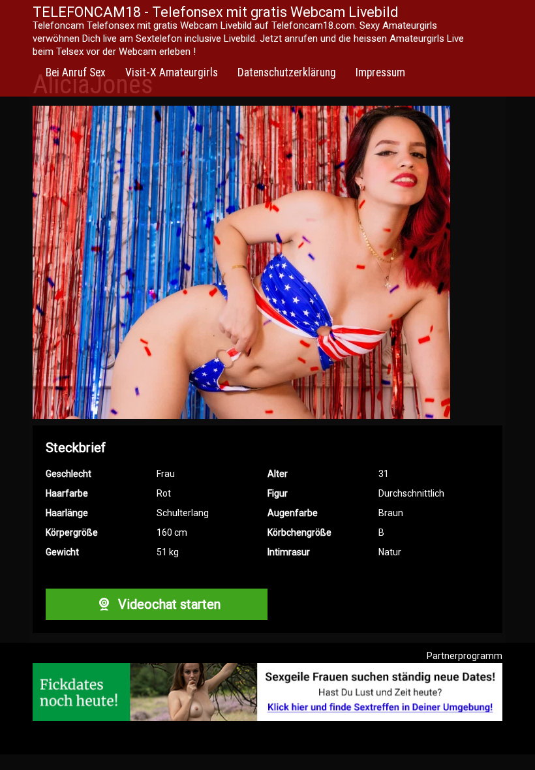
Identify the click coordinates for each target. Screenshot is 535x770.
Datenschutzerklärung (286, 72)
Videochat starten (168, 604)
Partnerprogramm (464, 656)
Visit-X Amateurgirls (171, 72)
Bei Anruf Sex (76, 72)
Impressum (380, 72)
